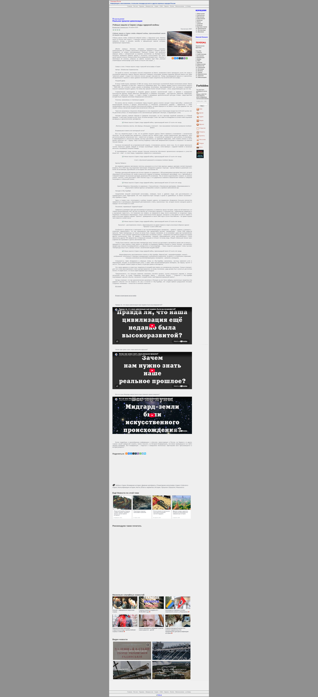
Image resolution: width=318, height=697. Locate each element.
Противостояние (202, 27)
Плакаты (202, 132)
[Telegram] (143, 454)
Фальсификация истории (126, 487)
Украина (141, 6)
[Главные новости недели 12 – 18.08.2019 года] (151, 602)
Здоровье (200, 23)
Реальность (180, 487)
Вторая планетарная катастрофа (125, 295)
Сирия (156, 6)
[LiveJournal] (182, 58)
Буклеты (202, 136)
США (161, 6)
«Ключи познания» (118, 445)
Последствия (202, 30)
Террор (200, 72)
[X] (180, 58)
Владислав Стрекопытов (120, 27)
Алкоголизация (201, 54)
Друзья (201, 124)
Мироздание (201, 13)
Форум (201, 143)
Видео (201, 120)
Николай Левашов (202, 37)
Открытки (202, 128)
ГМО (198, 61)
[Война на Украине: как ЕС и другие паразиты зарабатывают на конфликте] (171, 670)
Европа (166, 6)
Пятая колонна (179, 6)
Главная (129, 6)
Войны (199, 59)
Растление (201, 69)
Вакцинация (200, 57)
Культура (200, 20)
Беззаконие (200, 56)
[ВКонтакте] (175, 58)
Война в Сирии (121, 485)
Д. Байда (188, 6)
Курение (199, 62)
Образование (201, 18)
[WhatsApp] (187, 58)
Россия (135, 6)
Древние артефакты (149, 485)
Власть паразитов (147, 487)
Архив (201, 113)
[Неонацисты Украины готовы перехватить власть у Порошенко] (177, 602)
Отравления (201, 67)
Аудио (201, 116)
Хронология (200, 15)
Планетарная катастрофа (165, 485)
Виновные (201, 32)
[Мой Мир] (177, 58)
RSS (200, 109)
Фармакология (202, 74)
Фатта (138, 487)
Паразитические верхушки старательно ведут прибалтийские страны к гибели (124, 630)
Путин (172, 6)
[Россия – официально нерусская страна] (124, 602)
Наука (199, 22)
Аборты (199, 52)
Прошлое (172, 487)
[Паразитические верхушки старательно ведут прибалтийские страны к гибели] (124, 620)
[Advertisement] (142, 12)
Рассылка (202, 139)
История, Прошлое (161, 487)
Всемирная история (134, 485)
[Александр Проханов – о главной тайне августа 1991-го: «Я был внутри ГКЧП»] (132, 670)
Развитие (199, 25)
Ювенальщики (202, 77)
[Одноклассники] (173, 58)
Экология (200, 75)
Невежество (200, 66)
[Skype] (145, 454)
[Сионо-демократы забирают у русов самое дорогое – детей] (151, 620)
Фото (201, 147)
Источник (118, 286)
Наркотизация (201, 64)
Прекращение (202, 28)
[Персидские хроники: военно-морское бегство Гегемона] (171, 651)
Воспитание (200, 17)
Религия (200, 71)
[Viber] (184, 58)
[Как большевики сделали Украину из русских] (132, 651)
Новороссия (149, 6)
